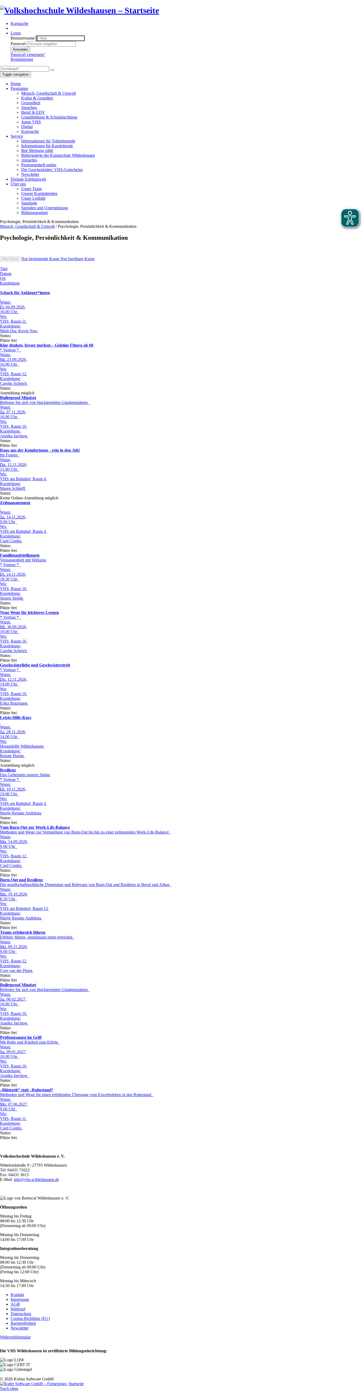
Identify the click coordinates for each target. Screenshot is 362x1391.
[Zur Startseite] (79, 10)
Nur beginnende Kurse (40, 258)
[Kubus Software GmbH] (42, 1383)
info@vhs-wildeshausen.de (36, 1179)
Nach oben (9, 1388)
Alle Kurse (10, 259)
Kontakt (17, 1294)
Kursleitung (10, 283)
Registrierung (22, 59)
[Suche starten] (52, 70)
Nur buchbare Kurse (77, 258)
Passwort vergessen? (28, 54)
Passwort (18, 43)
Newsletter (20, 1328)
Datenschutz (21, 1313)
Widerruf (18, 1309)
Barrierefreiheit (23, 1323)
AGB (15, 1304)
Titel (3, 269)
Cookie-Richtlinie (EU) (30, 1318)
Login (16, 33)
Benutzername (23, 38)
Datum (5, 273)
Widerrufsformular (15, 1337)
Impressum (20, 1299)
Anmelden (20, 49)
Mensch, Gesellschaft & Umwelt (27, 226)
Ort (3, 278)
